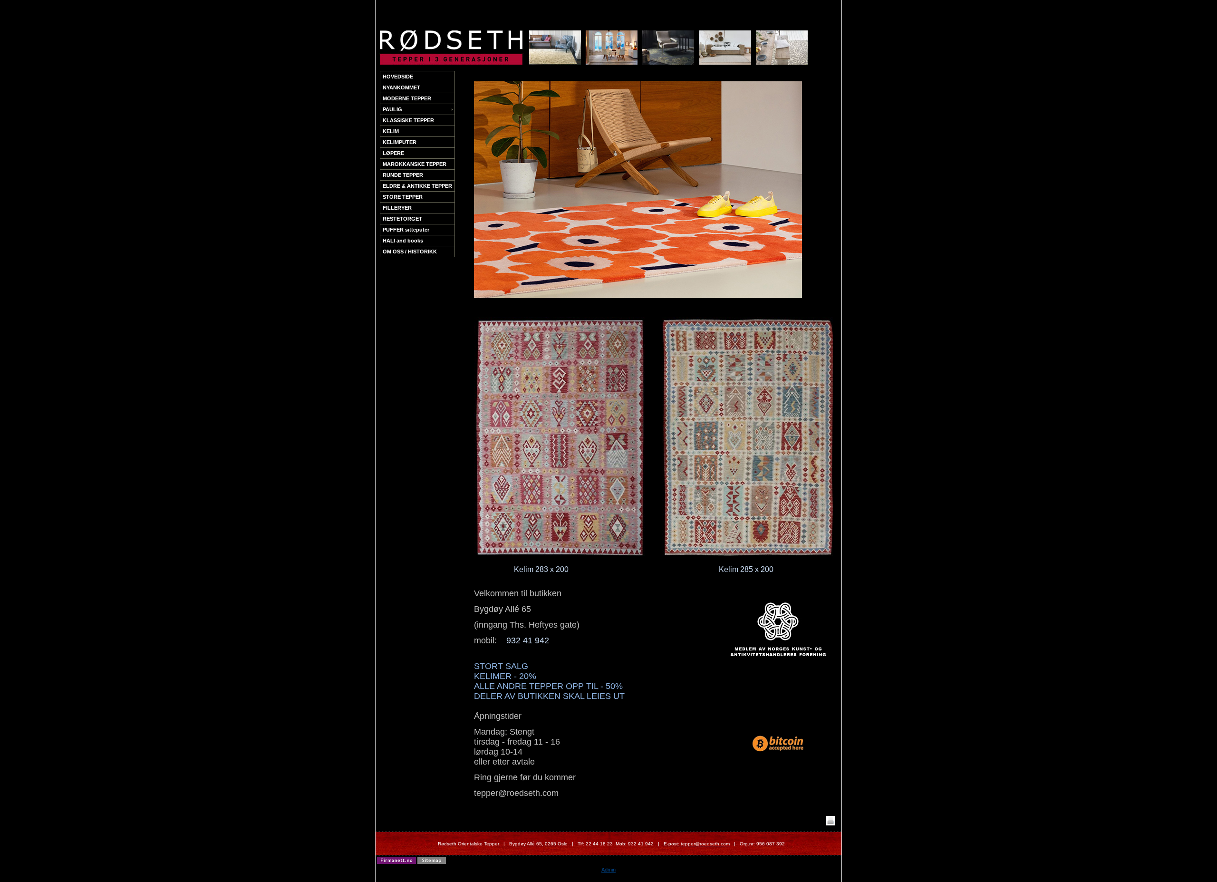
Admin (608, 869)
